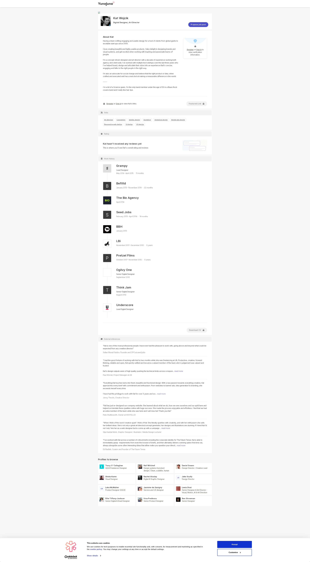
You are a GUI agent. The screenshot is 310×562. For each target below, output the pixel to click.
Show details (92, 556)
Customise (233, 552)
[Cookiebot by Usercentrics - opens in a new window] (70, 557)
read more (178, 371)
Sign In (199, 49)
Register (190, 49)
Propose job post (198, 24)
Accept (235, 544)
